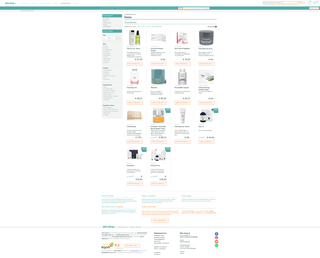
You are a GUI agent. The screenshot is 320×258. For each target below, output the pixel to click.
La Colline (106, 51)
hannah (106, 48)
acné (276, 4)
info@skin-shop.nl (185, 245)
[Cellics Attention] (158, 76)
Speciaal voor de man (109, 75)
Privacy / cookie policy (160, 248)
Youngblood (157, 252)
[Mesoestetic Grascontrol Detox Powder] (158, 37)
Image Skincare (108, 49)
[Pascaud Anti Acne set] (158, 154)
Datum (156, 26)
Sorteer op (127, 26)
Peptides (106, 114)
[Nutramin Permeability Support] (182, 76)
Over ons (182, 251)
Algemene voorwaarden (160, 247)
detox (279, 4)
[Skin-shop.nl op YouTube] (216, 241)
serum (288, 4)
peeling (272, 4)
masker (296, 4)
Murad (106, 57)
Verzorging (25, 3)
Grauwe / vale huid (109, 92)
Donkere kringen (108, 89)
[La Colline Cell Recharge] (134, 115)
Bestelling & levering (159, 237)
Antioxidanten (108, 107)
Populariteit (133, 26)
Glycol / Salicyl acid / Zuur (111, 109)
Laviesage (106, 53)
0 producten (316, 2)
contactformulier (190, 211)
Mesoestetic (107, 55)
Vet (105, 77)
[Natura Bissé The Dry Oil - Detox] (134, 37)
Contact (76, 3)
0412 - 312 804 (196, 213)
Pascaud (106, 62)
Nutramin (106, 60)
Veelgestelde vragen (159, 235)
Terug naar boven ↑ (160, 220)
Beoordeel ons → (132, 245)
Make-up (35, 3)
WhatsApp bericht (211, 213)
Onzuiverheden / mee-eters (111, 96)
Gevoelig (106, 72)
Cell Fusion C (157, 254)
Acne (105, 87)
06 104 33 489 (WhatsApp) (189, 248)
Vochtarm (106, 79)
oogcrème (292, 4)
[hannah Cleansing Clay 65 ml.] (206, 37)
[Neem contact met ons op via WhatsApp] (216, 245)
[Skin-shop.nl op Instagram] (216, 237)
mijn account (314, 8)
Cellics (106, 46)
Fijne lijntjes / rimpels (109, 90)
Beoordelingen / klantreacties (161, 243)
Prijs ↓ (144, 26)
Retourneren (157, 241)
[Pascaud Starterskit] (134, 154)
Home (22, 10)
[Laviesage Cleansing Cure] (134, 76)
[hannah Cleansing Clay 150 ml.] (182, 115)
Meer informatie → (135, 63)
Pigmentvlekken (108, 98)
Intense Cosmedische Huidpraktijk (188, 237)
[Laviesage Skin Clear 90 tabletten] (182, 37)
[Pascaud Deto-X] (206, 115)
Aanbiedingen (66, 3)
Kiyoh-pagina (135, 250)
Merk (148, 26)
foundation (283, 4)
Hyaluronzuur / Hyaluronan (111, 111)
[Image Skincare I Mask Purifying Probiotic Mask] (206, 76)
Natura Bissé (107, 58)
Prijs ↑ (139, 26)
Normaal (106, 73)
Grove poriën (107, 94)
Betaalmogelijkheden (159, 239)
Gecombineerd (108, 70)
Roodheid (106, 99)
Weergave (210, 26)
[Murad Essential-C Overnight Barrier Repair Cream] (158, 115)
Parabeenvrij (107, 113)
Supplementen (45, 3)
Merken (55, 3)
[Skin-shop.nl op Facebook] (216, 233)
